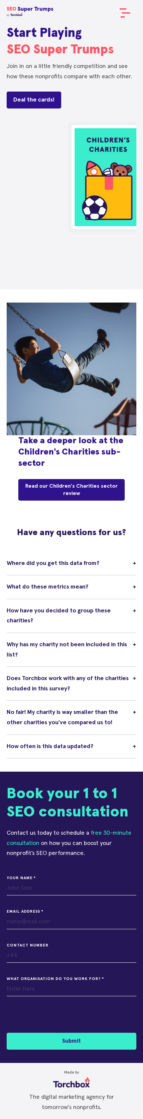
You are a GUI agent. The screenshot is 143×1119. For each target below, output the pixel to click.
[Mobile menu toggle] (123, 13)
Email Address (23, 912)
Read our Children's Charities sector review (71, 489)
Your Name (20, 878)
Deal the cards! (34, 100)
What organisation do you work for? (54, 979)
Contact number (28, 945)
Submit (71, 1041)
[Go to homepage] (30, 10)
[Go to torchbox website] (71, 1079)
